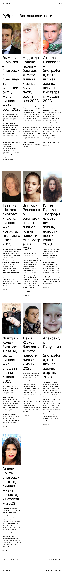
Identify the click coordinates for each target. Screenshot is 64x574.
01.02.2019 (5, 163)
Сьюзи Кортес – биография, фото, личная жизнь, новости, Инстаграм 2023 (11, 486)
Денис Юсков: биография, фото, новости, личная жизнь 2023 (31, 353)
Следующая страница (54, 559)
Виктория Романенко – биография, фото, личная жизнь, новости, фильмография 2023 (31, 227)
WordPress (58, 570)
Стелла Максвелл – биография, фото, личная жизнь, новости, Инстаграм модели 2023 (51, 79)
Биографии (6, 3)
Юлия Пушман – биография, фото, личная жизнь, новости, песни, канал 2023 (51, 224)
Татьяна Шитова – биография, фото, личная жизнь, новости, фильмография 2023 (11, 224)
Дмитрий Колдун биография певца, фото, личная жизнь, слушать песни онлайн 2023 (11, 359)
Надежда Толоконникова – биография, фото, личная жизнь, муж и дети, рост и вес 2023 (31, 79)
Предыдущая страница (10, 559)
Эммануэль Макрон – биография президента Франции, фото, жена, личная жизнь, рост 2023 (11, 84)
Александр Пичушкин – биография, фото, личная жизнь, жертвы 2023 (52, 357)
